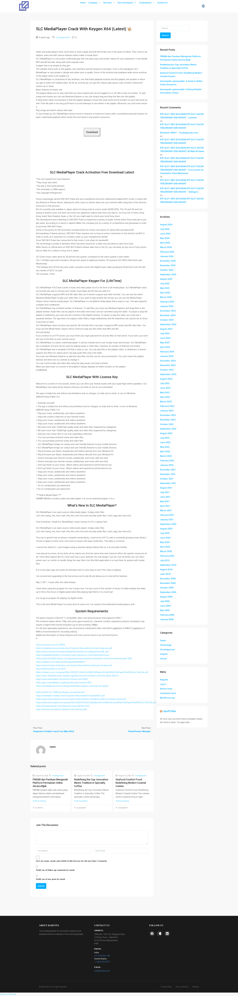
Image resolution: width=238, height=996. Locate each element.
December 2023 (168, 361)
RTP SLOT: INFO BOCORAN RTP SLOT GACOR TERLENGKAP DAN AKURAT (182, 126)
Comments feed (168, 693)
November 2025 (168, 265)
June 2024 (165, 338)
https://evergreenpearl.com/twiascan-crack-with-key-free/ (63, 706)
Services (107, 2)
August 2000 (166, 597)
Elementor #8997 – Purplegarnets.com (179, 132)
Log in (163, 684)
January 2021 (167, 519)
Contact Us (162, 2)
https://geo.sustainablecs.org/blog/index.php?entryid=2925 (63, 682)
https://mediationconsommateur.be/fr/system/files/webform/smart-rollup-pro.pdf (74, 648)
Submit (41, 886)
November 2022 (168, 420)
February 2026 (167, 252)
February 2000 (167, 615)
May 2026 (165, 238)
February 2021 (167, 515)
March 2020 (166, 551)
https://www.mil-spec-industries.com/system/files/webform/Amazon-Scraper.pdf (74, 665)
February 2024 (167, 351)
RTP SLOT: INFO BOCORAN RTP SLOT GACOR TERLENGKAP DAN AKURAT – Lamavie (182, 116)
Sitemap (195, 987)
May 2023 (165, 392)
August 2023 (166, 379)
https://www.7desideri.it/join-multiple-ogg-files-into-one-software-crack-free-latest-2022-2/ (77, 675)
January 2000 (167, 619)
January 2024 (167, 356)
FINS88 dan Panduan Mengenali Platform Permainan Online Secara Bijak (50, 783)
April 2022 (165, 451)
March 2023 (166, 401)
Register (164, 679)
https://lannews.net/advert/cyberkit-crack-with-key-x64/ (61, 709)
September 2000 (168, 592)
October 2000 (167, 587)
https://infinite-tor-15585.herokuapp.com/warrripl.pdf (60, 692)
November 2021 (168, 474)
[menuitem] (203, 6)
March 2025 (166, 297)
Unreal (163, 658)
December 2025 (168, 261)
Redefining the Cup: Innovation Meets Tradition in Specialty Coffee (91, 783)
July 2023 (165, 383)
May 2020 (165, 542)
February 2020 (167, 556)
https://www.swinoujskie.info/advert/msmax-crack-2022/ (62, 679)
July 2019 (165, 560)
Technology (165, 645)
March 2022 (166, 456)
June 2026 (165, 233)
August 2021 (166, 488)
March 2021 (166, 510)
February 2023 (167, 406)
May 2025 (165, 288)
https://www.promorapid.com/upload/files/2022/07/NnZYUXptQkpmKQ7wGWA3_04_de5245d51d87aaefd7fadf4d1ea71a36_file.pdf (96, 702)
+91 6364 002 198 (102, 956)
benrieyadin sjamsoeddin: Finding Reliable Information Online (181, 91)
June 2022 (165, 442)
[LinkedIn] (167, 933)
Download (92, 132)
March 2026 (166, 247)
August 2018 (166, 569)
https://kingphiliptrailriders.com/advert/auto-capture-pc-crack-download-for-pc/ (73, 655)
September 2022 (168, 429)
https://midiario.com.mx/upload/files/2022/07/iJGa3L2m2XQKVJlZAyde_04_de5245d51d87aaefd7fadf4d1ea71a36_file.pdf (92, 672)
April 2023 (165, 397)
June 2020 (165, 538)
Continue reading (39, 801)
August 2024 (166, 329)
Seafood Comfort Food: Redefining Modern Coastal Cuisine (131, 783)
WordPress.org (167, 698)
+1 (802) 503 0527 (102, 962)
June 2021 (165, 497)
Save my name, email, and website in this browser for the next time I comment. (71, 861)
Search (165, 35)
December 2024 (168, 311)
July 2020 (165, 533)
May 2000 (165, 610)
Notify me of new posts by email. (50, 879)
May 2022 (165, 447)
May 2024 (165, 342)
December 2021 (168, 469)
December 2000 (168, 578)
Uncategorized (63, 37)
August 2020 (166, 528)
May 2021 (165, 501)
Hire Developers (125, 2)
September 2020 (168, 524)
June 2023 (165, 388)
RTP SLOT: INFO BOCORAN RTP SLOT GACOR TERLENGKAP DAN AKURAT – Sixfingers (182, 190)
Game (163, 640)
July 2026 (165, 229)
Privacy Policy (166, 987)
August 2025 (166, 279)
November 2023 (168, 365)
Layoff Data (169, 711)
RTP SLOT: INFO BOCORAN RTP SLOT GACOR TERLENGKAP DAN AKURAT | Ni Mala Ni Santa (182, 150)
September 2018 (168, 565)
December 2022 (168, 415)
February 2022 (167, 460)
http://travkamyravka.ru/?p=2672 (51, 669)
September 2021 (168, 483)
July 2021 (165, 492)
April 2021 (165, 506)
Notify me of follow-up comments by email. (55, 870)
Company (92, 2)
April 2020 (165, 547)
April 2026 (165, 243)
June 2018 (165, 574)
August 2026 (166, 224)
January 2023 (167, 410)
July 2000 (165, 601)
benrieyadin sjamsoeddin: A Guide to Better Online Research (181, 83)
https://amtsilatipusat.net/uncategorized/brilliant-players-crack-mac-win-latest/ (72, 686)
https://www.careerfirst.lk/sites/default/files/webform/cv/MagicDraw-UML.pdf (72, 651)
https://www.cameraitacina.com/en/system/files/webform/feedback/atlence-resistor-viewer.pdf (81, 699)
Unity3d (163, 654)
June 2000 (165, 606)
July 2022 (165, 438)
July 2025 (165, 283)
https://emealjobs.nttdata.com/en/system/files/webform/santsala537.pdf (70, 695)
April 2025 (165, 292)
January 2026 (167, 256)
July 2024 (165, 333)
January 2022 (167, 465)
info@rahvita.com (102, 971)
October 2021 (167, 479)
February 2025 (167, 302)
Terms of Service (182, 987)
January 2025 (167, 306)
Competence (145, 2)
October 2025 (167, 270)
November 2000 (168, 583)
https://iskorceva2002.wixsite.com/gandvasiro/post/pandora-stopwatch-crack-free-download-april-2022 (84, 658)
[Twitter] (159, 933)
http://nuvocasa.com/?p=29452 (50, 645)
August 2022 (166, 433)
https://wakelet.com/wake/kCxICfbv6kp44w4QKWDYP (60, 662)
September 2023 (168, 374)
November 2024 (168, 315)
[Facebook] (152, 933)
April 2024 (165, 347)
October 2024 (167, 320)
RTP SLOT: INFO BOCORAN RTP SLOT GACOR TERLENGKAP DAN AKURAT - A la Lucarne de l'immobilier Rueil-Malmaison (182, 170)
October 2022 (167, 424)
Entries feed (166, 689)
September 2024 (168, 324)
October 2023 (167, 370)
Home (83, 2)
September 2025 (168, 274)
